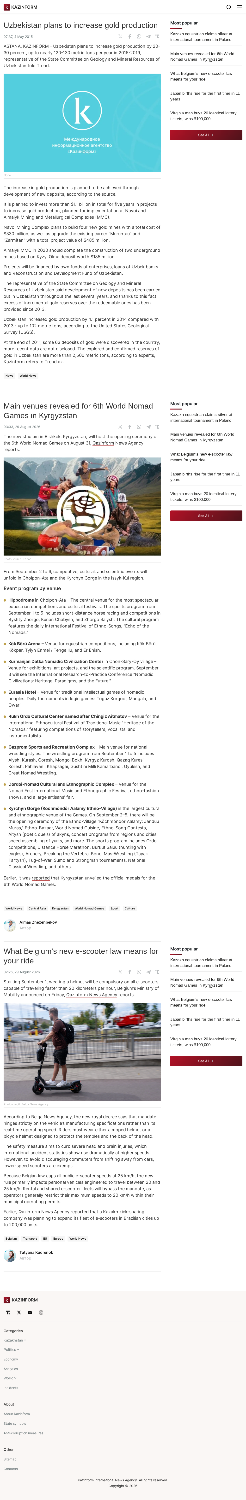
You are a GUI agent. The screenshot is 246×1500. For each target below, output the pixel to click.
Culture (130, 908)
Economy (11, 1359)
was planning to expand (48, 1218)
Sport (114, 908)
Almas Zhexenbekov (38, 922)
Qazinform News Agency (91, 994)
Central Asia (37, 908)
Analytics (11, 1369)
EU (45, 1238)
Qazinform (103, 442)
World (8, 1378)
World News (28, 375)
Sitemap (10, 1459)
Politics (10, 1349)
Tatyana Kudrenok (36, 1252)
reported (41, 877)
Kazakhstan (13, 1340)
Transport (30, 1238)
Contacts (11, 1469)
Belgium (11, 1238)
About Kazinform (17, 1414)
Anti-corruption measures (23, 1433)
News (9, 375)
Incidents (11, 1388)
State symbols (15, 1423)
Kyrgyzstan (60, 908)
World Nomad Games (89, 908)
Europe (58, 1238)
